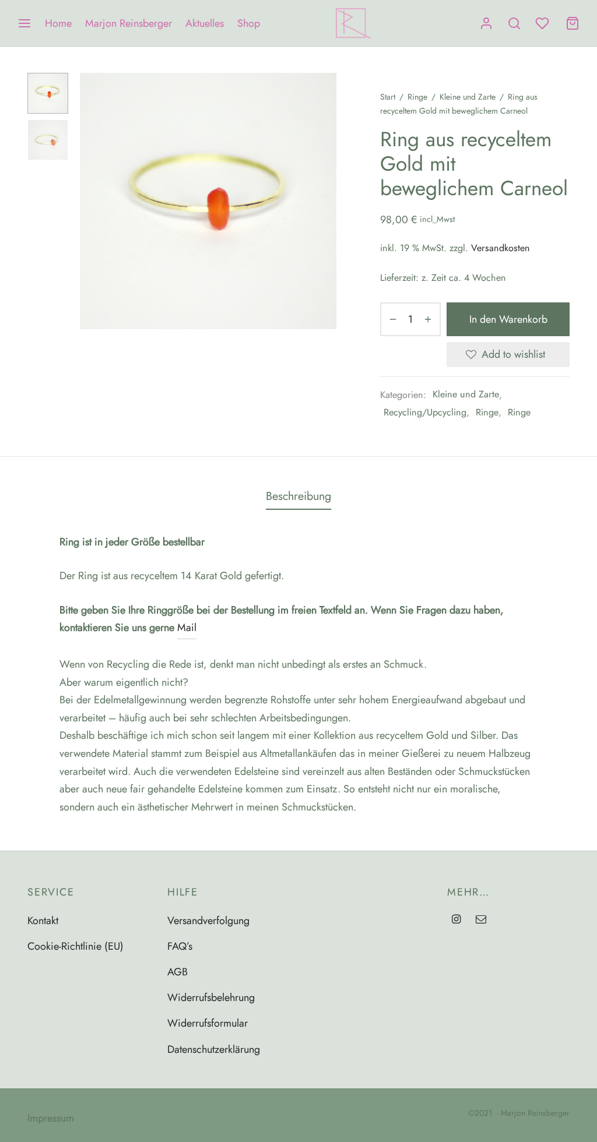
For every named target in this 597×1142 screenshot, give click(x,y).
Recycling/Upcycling (425, 412)
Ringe (417, 97)
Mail (186, 627)
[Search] (514, 23)
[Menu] (24, 23)
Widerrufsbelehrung (211, 997)
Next (324, 201)
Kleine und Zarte (468, 97)
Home (58, 23)
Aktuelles (204, 23)
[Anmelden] (486, 23)
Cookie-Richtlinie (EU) (75, 946)
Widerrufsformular (207, 1023)
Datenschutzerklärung (213, 1049)
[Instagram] (456, 920)
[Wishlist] (543, 23)
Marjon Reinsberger (128, 23)
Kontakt (42, 920)
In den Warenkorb (508, 318)
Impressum (50, 1118)
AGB (177, 971)
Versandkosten (500, 248)
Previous (91, 201)
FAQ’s (179, 946)
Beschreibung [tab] (298, 496)
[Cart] (573, 23)
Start (387, 97)
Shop (248, 23)
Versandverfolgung (208, 920)
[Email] (481, 920)
